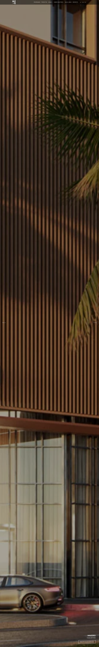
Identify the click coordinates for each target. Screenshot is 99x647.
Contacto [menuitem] (75, 2)
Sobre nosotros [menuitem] (58, 2)
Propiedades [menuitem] (37, 2)
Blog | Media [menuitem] (68, 2)
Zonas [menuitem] (50, 2)
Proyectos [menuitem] (44, 2)
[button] (4, 322)
